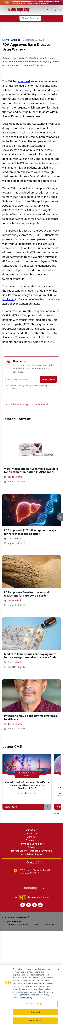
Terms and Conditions (31, 843)
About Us (31, 829)
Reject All (35, 1012)
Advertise (31, 833)
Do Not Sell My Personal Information (31, 850)
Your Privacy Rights (31, 854)
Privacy (31, 847)
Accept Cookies (35, 1020)
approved (24, 81)
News (36, 924)
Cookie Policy (26, 997)
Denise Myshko (14, 476)
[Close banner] (59, 4)
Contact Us (31, 840)
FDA (5, 404)
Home (11, 924)
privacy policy (10, 388)
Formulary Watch (40, 404)
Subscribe (47, 379)
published (8, 299)
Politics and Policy (19, 404)
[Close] (58, 969)
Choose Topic (28, 18)
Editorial (31, 836)
